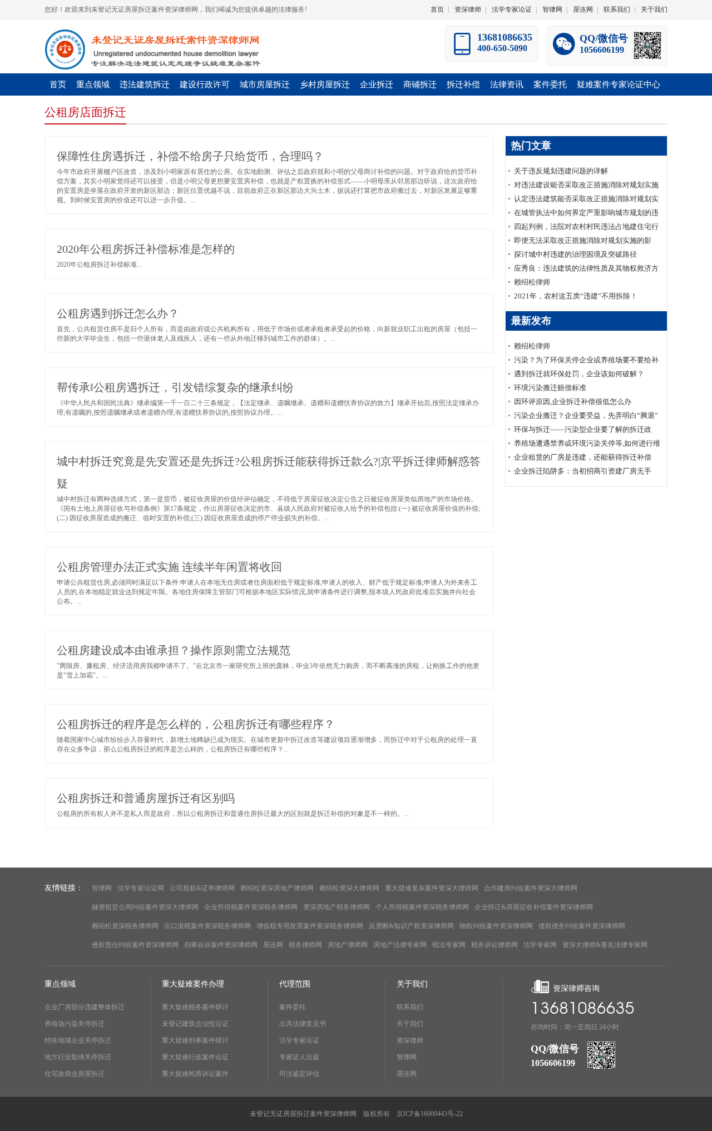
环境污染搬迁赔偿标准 (550, 387)
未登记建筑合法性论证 (195, 1024)
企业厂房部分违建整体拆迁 (84, 1007)
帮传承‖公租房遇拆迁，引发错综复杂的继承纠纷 (175, 387)
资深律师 (467, 9)
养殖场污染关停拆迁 (74, 1024)
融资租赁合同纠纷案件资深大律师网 (145, 907)
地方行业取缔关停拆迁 (77, 1057)
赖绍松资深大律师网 (349, 888)
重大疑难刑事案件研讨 (195, 1040)
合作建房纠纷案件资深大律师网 (530, 888)
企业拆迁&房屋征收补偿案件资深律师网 (533, 907)
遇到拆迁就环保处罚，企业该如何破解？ (579, 374)
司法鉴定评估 (299, 1074)
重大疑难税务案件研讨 (195, 1007)
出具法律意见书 (302, 1024)
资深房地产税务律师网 (336, 907)
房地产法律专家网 (400, 945)
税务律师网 (305, 945)
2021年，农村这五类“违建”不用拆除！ (575, 296)
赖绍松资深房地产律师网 (277, 888)
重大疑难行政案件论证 (195, 1057)
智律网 (552, 9)
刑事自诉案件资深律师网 (221, 945)
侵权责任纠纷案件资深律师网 (135, 945)
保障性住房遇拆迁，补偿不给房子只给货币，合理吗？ (190, 156)
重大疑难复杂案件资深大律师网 (431, 888)
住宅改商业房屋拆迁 (74, 1074)
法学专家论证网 (140, 888)
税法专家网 (449, 945)
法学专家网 (540, 945)
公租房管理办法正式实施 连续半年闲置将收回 (169, 567)
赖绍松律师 (532, 282)
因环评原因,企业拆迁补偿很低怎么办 (572, 401)
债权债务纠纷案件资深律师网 (581, 926)
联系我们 (617, 9)
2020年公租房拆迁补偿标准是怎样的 (146, 249)
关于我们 (654, 9)
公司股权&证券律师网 (202, 888)
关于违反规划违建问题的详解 (561, 171)
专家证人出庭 (299, 1057)
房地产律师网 (348, 945)
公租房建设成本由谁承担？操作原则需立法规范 (173, 650)
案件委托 (292, 1007)
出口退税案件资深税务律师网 (207, 926)
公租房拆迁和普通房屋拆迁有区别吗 (146, 798)
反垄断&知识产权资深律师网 (411, 926)
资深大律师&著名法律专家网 (604, 945)
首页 (437, 9)
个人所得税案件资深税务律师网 (422, 907)
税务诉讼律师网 (494, 945)
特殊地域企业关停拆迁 (77, 1040)
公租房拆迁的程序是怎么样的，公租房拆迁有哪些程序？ (196, 724)
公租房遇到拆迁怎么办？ (118, 313)
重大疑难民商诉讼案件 (195, 1074)
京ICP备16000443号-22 (430, 1114)
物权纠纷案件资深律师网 (496, 926)
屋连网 (583, 9)
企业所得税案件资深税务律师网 (251, 907)
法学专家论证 (512, 9)
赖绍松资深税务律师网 (125, 926)
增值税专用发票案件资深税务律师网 (309, 926)
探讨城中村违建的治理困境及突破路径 (575, 254)
